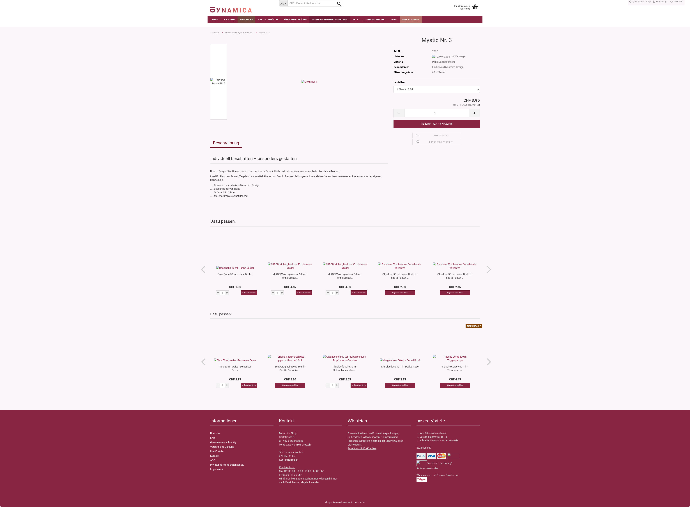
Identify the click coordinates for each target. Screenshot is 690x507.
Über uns (215, 433)
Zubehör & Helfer (374, 19)
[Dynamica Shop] (242, 8)
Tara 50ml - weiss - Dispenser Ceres (235, 368)
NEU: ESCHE (246, 19)
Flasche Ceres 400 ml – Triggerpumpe (455, 368)
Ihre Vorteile (217, 451)
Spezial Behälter (268, 19)
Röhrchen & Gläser (295, 19)
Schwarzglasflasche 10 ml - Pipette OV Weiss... (290, 368)
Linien (393, 19)
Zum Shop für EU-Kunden (362, 448)
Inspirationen (410, 19)
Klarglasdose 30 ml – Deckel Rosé (399, 366)
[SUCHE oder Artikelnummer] (338, 3)
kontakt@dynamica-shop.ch (295, 444)
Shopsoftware (333, 502)
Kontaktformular (288, 459)
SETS (355, 19)
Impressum (216, 469)
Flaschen (229, 19)
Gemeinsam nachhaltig (223, 442)
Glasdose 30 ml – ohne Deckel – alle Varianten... (455, 276)
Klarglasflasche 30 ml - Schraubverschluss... (345, 368)
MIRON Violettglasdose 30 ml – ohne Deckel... (345, 276)
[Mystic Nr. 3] (310, 81)
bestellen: (399, 82)
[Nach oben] (9, 502)
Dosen (214, 19)
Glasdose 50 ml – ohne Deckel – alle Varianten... (400, 276)
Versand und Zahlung (222, 446)
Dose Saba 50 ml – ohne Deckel (235, 274)
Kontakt (214, 455)
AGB (212, 460)
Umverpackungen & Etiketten (329, 19)
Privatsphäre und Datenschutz (227, 464)
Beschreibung (226, 142)
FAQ (212, 437)
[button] (399, 113)
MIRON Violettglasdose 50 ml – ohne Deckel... (290, 276)
